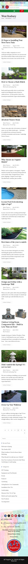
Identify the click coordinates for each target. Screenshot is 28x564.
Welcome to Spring (6, 446)
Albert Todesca (6, 45)
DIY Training (4, 470)
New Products (6, 331)
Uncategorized (5, 501)
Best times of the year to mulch (13, 242)
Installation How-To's (8, 47)
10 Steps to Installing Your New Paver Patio (12, 41)
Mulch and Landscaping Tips (9, 87)
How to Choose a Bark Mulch (13, 82)
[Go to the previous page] (5, 430)
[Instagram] (19, 516)
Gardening (4, 481)
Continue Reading (7, 62)
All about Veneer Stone (10, 120)
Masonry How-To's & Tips (9, 124)
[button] (14, 11)
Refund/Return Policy (14, 534)
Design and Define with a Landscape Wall (11, 283)
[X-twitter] (9, 516)
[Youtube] (12, 516)
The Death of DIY (6, 449)
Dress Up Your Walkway (11, 405)
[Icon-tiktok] (22, 516)
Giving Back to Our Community (10, 484)
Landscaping (4, 490)
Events (3, 476)
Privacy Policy (14, 536)
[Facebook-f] (5, 516)
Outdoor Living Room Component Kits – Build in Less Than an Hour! (12, 324)
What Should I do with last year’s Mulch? (12, 457)
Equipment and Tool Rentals (9, 473)
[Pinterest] (16, 516)
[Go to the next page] (24, 433)
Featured (3, 478)
